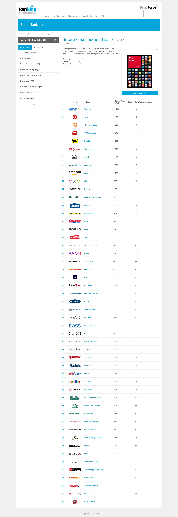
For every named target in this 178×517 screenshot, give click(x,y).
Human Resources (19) (29, 92)
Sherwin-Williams (90, 309)
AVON (86, 253)
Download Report (140, 93)
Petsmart (87, 373)
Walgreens (88, 149)
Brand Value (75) (27, 81)
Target (86, 117)
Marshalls (88, 365)
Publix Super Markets (92, 197)
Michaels (87, 317)
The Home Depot (90, 125)
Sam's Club (88, 165)
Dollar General (89, 213)
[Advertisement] (38, 123)
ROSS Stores (89, 325)
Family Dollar (89, 478)
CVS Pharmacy (90, 133)
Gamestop (88, 285)
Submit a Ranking (89, 16)
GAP (86, 277)
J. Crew (87, 349)
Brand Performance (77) (30, 64)
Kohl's (86, 229)
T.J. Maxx (88, 357)
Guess (86, 333)
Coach (86, 157)
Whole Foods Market (92, 405)
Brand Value (81, 59)
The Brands (73, 16)
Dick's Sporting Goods (92, 397)
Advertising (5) (26, 58)
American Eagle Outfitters (94, 438)
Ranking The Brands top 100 (33, 40)
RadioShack (88, 389)
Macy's (87, 494)
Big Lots (87, 446)
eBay (86, 181)
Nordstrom (88, 189)
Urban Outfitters (90, 430)
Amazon (87, 173)
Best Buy (87, 141)
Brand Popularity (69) (29, 70)
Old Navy (87, 301)
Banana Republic (90, 341)
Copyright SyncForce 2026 (89, 514)
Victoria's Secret (90, 245)
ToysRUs (87, 381)
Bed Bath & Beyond (91, 293)
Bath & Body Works (91, 422)
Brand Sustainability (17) (30, 75)
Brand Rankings (34, 34)
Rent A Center (89, 502)
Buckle (86, 454)
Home (46, 16)
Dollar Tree (88, 413)
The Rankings (59, 16)
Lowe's (87, 205)
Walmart (87, 109)
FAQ (102, 16)
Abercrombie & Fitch (92, 462)
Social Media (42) (27, 98)
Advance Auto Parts (91, 486)
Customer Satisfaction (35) (31, 87)
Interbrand (69, 44)
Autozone (88, 269)
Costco (87, 221)
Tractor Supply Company (93, 470)
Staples (87, 237)
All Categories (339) (28, 52)
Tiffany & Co (89, 261)
